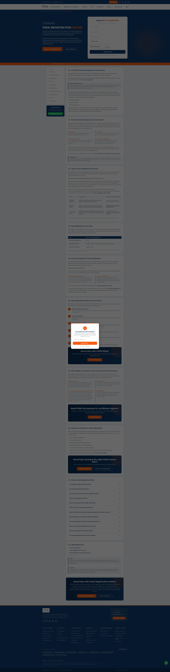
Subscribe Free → (85, 343)
